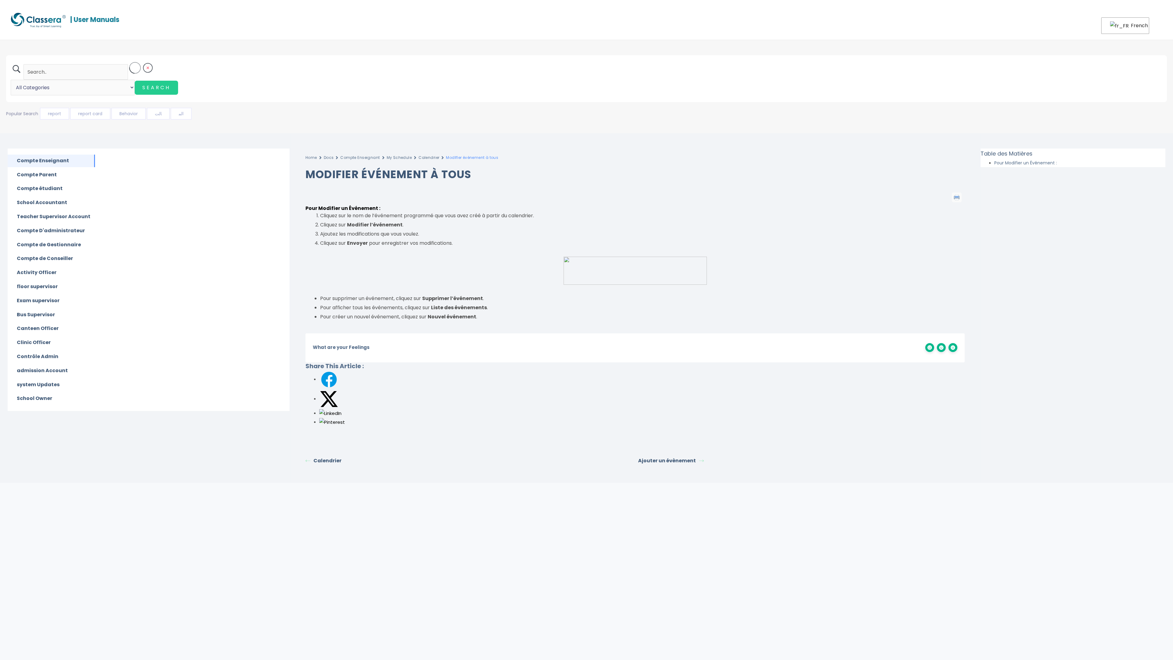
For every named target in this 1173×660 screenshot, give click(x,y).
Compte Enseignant (360, 157)
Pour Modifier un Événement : (1025, 163)
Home (311, 157)
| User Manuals (94, 19)
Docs (329, 157)
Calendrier (428, 157)
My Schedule (399, 157)
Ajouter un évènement (667, 460)
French (1136, 25)
